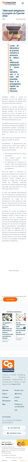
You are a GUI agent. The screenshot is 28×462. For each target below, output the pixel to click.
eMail (17, 437)
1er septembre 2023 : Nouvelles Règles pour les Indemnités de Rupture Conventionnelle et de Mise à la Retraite (7, 330)
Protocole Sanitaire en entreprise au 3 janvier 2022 (14, 296)
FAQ (25, 236)
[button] (3, 328)
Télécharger (10, 299)
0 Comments (5, 340)
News (3, 19)
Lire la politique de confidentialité (9, 455)
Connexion (12, 437)
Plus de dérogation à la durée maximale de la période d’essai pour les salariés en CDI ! (20, 329)
